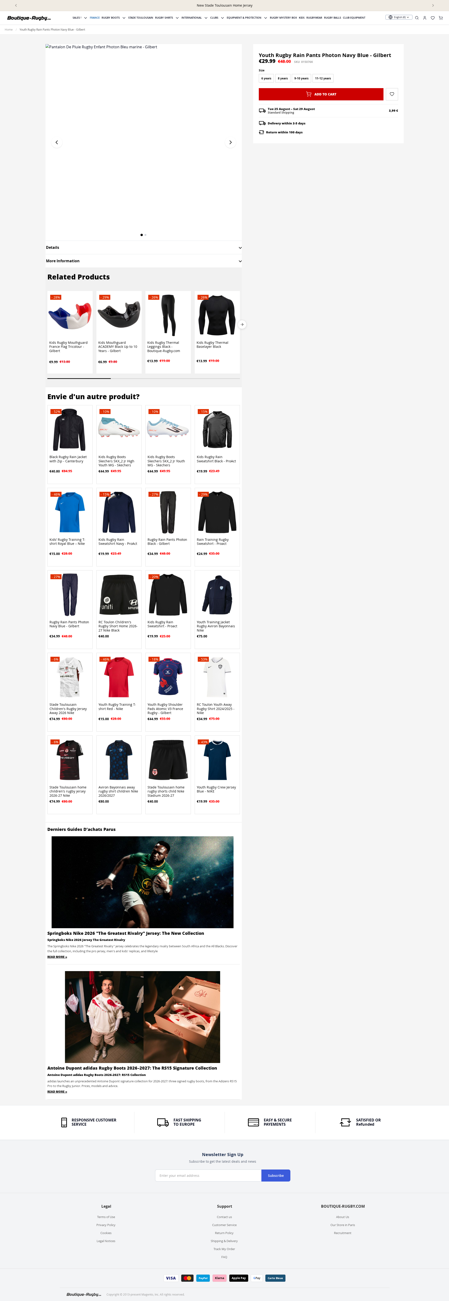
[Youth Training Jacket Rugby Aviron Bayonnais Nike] (217, 594)
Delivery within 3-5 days (286, 123)
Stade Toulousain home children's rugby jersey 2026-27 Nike (68, 791)
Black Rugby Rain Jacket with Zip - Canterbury (68, 459)
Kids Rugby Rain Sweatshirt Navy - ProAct (118, 542)
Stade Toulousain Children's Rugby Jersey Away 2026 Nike (68, 708)
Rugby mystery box (283, 17)
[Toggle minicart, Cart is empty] (440, 17)
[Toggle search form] (416, 17)
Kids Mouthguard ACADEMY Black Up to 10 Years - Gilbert (117, 347)
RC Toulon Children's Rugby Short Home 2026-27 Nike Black (118, 626)
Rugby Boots (111, 17)
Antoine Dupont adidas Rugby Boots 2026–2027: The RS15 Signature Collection (132, 1068)
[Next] (433, 5)
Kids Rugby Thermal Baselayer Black (212, 345)
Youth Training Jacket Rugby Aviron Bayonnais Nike (216, 626)
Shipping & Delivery (224, 1241)
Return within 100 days (284, 132)
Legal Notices (106, 1241)
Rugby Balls (332, 17)
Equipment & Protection (244, 17)
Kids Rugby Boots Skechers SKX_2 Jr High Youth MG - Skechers (116, 461)
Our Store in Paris (342, 1225)
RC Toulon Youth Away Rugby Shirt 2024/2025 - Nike (216, 708)
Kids (302, 17)
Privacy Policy (105, 1225)
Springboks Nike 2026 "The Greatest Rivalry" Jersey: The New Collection (125, 933)
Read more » (57, 957)
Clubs (214, 17)
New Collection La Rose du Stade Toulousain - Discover (224, 5)
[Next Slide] (242, 324)
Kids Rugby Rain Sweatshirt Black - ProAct (216, 459)
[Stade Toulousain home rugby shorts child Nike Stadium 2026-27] (168, 760)
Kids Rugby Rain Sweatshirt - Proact (162, 624)
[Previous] (16, 5)
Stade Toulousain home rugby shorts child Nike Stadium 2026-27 (166, 791)
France (95, 17)
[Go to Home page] (29, 17)
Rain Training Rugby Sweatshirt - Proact (213, 542)
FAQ (224, 1257)
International (191, 17)
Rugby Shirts (164, 17)
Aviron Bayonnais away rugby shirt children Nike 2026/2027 (118, 791)
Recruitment (342, 1233)
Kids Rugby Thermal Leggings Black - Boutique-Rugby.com (163, 347)
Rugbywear (314, 17)
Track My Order (224, 1249)
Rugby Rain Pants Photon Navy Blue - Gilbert (69, 624)
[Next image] (230, 142)
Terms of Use (106, 1217)
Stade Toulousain (140, 17)
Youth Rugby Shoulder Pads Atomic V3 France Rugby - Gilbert (165, 708)
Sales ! (77, 17)
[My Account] (424, 17)
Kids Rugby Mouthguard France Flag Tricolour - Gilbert (68, 347)
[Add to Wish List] (392, 94)
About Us (342, 1217)
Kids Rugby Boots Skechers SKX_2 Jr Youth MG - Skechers (166, 461)
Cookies (105, 1233)
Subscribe (276, 1175)
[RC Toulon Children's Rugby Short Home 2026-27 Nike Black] (119, 594)
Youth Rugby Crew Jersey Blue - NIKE (216, 789)
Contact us (224, 1217)
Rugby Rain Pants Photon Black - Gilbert (167, 542)
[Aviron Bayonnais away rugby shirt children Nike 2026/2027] (119, 760)
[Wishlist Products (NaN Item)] (432, 17)
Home (9, 29)
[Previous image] (56, 142)
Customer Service (224, 1225)
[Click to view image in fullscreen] (143, 142)
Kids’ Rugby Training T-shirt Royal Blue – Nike (67, 542)
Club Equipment (354, 17)
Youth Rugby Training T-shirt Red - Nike (117, 706)
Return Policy (224, 1233)
